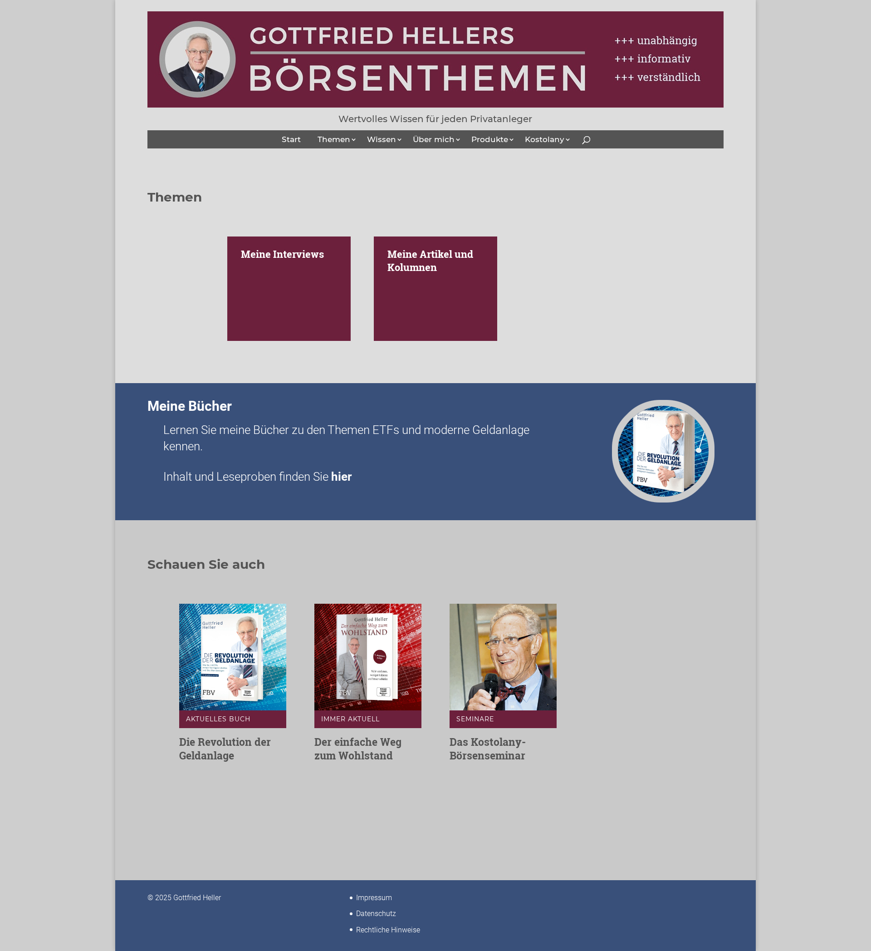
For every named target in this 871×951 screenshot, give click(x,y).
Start (291, 139)
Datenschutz (376, 913)
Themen (334, 139)
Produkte (489, 139)
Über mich (434, 139)
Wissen (381, 139)
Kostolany (544, 139)
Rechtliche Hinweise (388, 930)
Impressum (374, 897)
